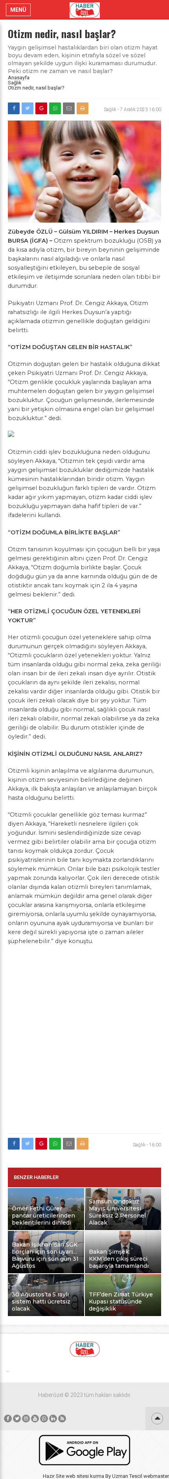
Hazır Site (53, 1476)
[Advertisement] (84, 1044)
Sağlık (15, 83)
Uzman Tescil (127, 1476)
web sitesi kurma (85, 1476)
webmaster (156, 1476)
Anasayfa (18, 77)
